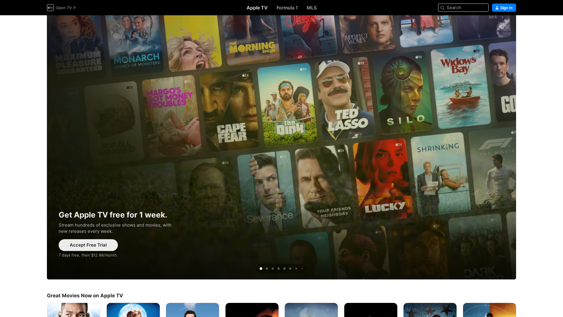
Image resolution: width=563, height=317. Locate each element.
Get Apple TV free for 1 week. (281, 147)
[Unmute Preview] (500, 26)
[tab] (261, 269)
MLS (312, 8)
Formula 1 (287, 8)
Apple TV (257, 8)
